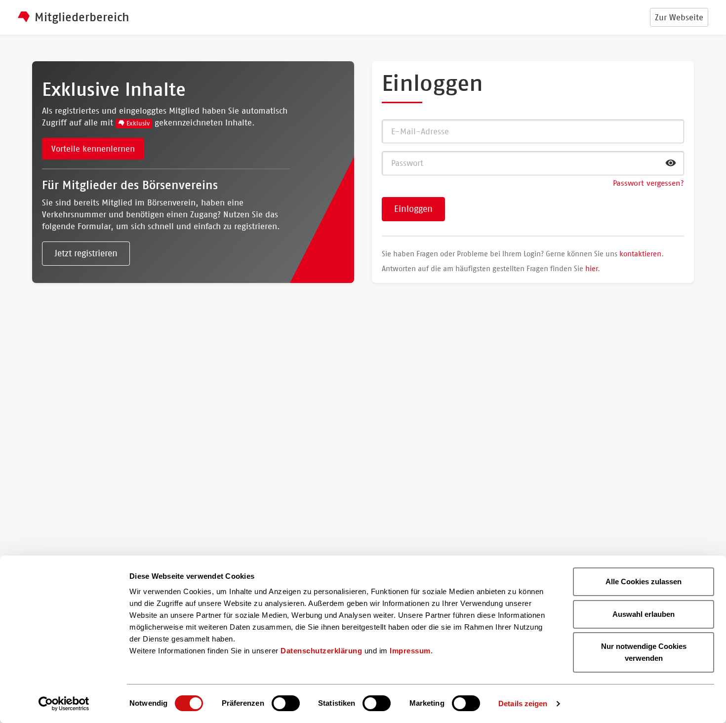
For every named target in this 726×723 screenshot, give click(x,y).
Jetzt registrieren (86, 253)
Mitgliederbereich (82, 17)
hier (591, 268)
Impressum (410, 650)
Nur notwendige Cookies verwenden (643, 652)
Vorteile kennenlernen (93, 149)
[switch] (286, 703)
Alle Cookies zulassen (643, 581)
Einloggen (413, 209)
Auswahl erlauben (643, 614)
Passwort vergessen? (648, 183)
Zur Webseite (679, 17)
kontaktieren (640, 253)
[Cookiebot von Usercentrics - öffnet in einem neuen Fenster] (64, 703)
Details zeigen (522, 703)
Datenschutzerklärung (321, 650)
